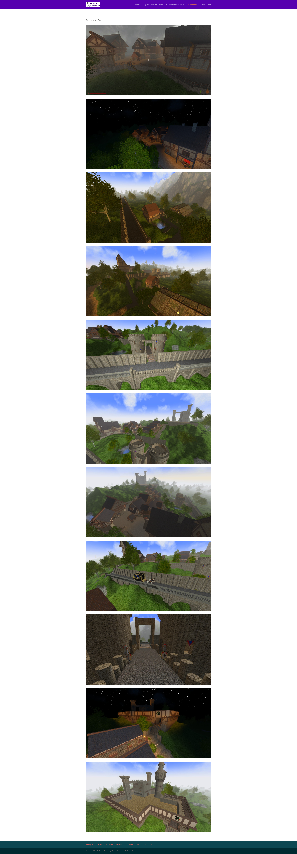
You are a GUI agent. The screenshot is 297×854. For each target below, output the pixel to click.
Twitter (100, 844)
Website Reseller (131, 851)
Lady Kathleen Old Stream (153, 5)
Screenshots (192, 5)
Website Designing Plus (106, 851)
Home (137, 5)
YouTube (148, 844)
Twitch (139, 844)
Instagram (90, 844)
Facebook (119, 844)
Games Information (174, 5)
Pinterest (109, 844)
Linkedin (129, 844)
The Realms (206, 5)
